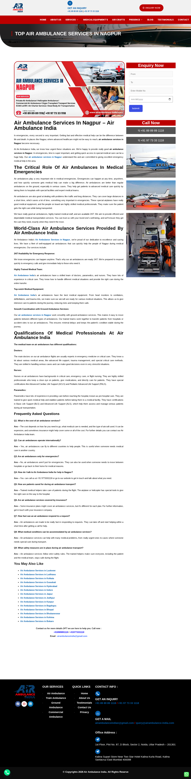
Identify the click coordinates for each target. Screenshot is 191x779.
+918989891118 (61, 632)
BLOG (150, 19)
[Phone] (7, 772)
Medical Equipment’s (95, 19)
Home (43, 19)
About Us (55, 19)
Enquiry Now (151, 65)
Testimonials (166, 19)
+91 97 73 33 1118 (91, 11)
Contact (183, 19)
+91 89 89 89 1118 (75, 11)
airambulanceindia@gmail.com (72, 636)
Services (70, 19)
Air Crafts (118, 19)
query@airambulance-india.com (155, 723)
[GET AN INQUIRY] (70, 3)
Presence (134, 19)
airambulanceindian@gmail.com (114, 723)
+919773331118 (77, 632)
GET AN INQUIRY (77, 8)
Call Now (151, 122)
